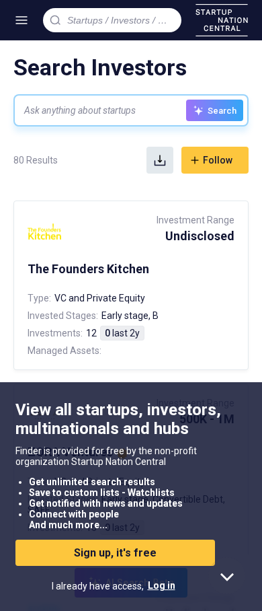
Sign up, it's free (115, 552)
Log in (161, 585)
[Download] (159, 160)
